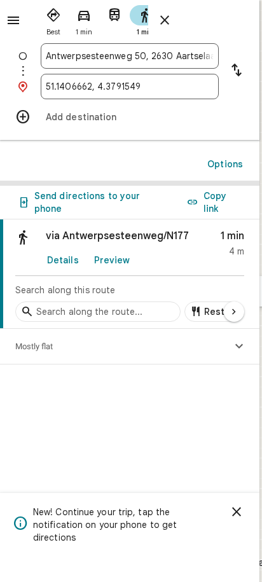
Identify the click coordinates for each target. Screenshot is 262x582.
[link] (129, 274)
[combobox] (130, 56)
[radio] (53, 19)
